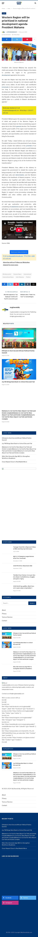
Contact (4, 620)
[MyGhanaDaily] (19, 3)
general (18, 126)
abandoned (14, 207)
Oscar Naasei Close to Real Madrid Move (14, 462)
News (4, 13)
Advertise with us (9, 262)
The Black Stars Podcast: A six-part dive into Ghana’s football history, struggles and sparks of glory (24, 577)
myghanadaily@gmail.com (11, 110)
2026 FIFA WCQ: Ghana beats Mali (22, 566)
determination (19, 175)
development (6, 75)
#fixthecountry (7, 274)
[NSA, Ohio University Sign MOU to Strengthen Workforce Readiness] (7, 669)
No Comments (7, 34)
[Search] (35, 3)
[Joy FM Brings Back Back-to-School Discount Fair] (19, 369)
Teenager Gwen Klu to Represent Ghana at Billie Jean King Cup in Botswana (24, 548)
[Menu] (3, 3)
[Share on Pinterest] (27, 39)
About (4, 610)
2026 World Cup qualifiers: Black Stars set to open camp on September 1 (23, 587)
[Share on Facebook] (7, 39)
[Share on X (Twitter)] (17, 39)
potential (29, 146)
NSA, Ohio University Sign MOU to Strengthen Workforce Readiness (22, 668)
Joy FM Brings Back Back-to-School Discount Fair (18, 382)
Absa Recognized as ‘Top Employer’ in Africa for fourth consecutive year (11, 297)
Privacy (4, 613)
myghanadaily (12, 32)
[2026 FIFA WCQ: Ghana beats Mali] (7, 568)
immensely (5, 87)
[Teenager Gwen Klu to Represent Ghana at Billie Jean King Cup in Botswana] (7, 549)
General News (17, 274)
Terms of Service (7, 617)
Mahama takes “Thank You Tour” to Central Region (27, 296)
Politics (28, 277)
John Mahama (20, 277)
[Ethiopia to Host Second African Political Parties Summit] (19, 338)
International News (8, 277)
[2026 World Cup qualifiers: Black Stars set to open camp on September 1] (7, 588)
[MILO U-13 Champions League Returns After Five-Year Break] (7, 558)
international (27, 274)
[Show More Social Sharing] (34, 39)
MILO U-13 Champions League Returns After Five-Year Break (23, 557)
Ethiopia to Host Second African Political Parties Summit (18, 352)
